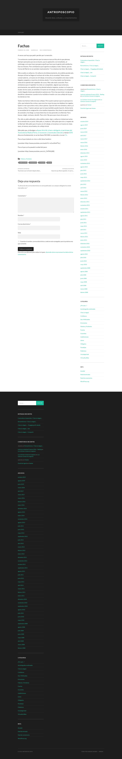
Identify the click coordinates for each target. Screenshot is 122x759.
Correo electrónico (24, 224)
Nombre (21, 215)
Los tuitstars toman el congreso (91, 96)
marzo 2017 (83, 139)
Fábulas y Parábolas (26, 159)
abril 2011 (83, 229)
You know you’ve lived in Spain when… (29, 170)
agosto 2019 (84, 125)
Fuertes (82, 330)
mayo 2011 (83, 226)
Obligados (83, 344)
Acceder (82, 371)
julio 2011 (83, 219)
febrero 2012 (84, 194)
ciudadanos (33, 162)
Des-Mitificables (85, 319)
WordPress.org (84, 381)
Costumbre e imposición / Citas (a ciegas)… (90, 61)
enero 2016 (83, 149)
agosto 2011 (84, 215)
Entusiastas (83, 323)
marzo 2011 (83, 233)
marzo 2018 (83, 132)
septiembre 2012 (85, 181)
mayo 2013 (83, 177)
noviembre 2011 (85, 205)
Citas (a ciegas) (84, 312)
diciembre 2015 (84, 153)
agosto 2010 (84, 254)
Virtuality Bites (84, 358)
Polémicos (83, 351)
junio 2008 (83, 278)
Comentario (22, 196)
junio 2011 (83, 222)
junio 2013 (83, 174)
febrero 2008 (84, 292)
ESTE (71, 133)
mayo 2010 (83, 264)
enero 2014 (83, 160)
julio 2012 (83, 184)
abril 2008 (83, 285)
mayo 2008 (83, 282)
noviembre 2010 (85, 247)
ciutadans (42, 162)
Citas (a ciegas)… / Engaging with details (91, 69)
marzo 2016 (83, 142)
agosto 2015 (84, 156)
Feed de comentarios (86, 378)
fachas (49, 162)
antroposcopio (61, 12)
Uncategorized (84, 354)
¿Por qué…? (83, 305)
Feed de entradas (85, 374)
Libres (82, 340)
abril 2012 (83, 187)
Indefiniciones (84, 337)
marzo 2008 (83, 289)
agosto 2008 (84, 271)
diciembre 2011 (84, 201)
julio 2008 (83, 275)
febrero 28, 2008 (23, 50)
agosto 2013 (84, 167)
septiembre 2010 (85, 250)
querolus (34, 50)
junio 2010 (83, 261)
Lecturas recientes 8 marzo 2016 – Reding (92, 94)
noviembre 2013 (85, 163)
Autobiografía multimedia (87, 309)
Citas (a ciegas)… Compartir (88, 76)
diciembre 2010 (84, 243)
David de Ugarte (85, 108)
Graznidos (83, 333)
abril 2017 (83, 135)
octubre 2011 (84, 208)
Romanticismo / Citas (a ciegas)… (89, 65)
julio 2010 (83, 257)
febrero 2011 (84, 236)
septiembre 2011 (85, 212)
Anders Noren (92, 751)
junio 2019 (83, 128)
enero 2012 (83, 198)
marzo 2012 (83, 191)
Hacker (89, 105)
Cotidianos (83, 316)
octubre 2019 (84, 121)
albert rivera (23, 162)
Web (19, 233)
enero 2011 (83, 240)
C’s (66, 135)
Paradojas (83, 347)
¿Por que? (21, 32)
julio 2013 (83, 170)
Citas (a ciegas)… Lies (86, 72)
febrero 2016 (84, 146)
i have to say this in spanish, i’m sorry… (62, 170)
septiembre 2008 (85, 268)
